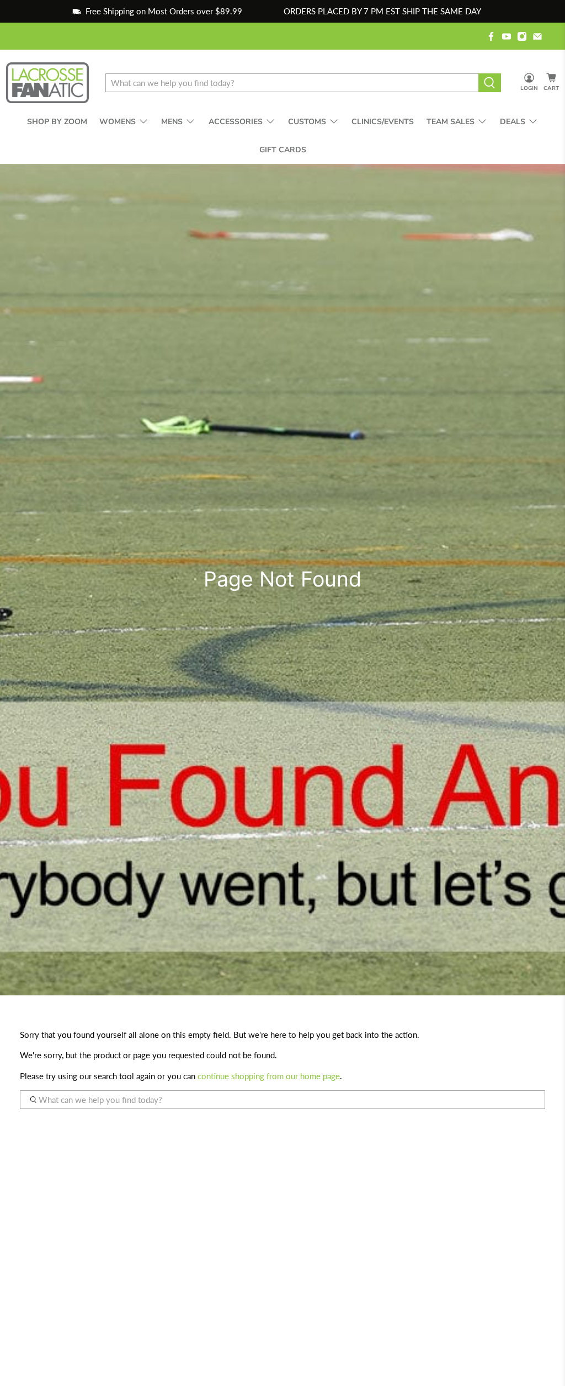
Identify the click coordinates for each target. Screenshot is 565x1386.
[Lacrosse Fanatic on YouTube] (506, 36)
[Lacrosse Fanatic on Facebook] (491, 36)
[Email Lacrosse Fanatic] (537, 36)
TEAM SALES (451, 121)
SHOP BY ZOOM (57, 121)
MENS (172, 121)
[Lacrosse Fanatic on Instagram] (522, 36)
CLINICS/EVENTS (382, 121)
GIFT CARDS (282, 150)
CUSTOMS (307, 121)
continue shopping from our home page (269, 1076)
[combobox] (291, 82)
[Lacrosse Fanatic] (47, 83)
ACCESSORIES (236, 121)
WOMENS (117, 121)
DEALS (512, 121)
